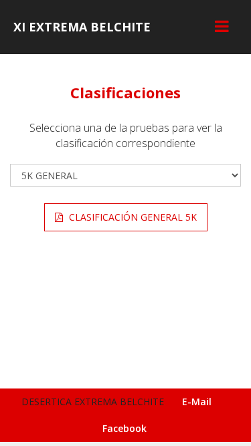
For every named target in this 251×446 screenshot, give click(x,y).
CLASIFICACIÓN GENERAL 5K (131, 217)
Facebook (124, 428)
